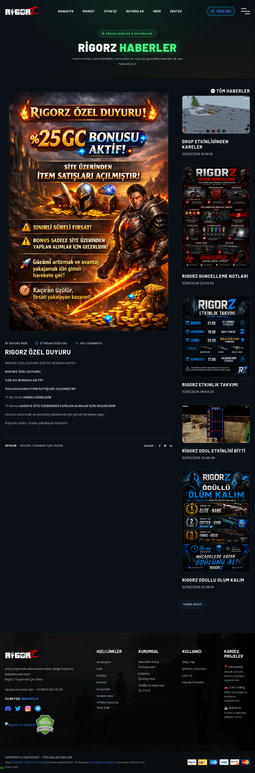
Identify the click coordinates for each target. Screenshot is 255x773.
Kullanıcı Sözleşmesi (146, 676)
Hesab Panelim (193, 682)
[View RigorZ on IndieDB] (20, 725)
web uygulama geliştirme (103, 762)
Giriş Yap (188, 662)
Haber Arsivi (192, 604)
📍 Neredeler (233, 667)
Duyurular (135, 11)
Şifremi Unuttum (194, 669)
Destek (176, 11)
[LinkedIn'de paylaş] (171, 445)
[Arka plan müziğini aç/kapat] (2, 768)
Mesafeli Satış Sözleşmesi (148, 664)
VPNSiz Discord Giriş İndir (107, 705)
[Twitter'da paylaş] (165, 445)
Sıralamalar (105, 696)
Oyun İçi (110, 11)
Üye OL (187, 675)
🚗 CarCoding (234, 687)
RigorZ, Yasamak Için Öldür (41, 445)
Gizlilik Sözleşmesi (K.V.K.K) (151, 688)
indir (100, 669)
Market (89, 11)
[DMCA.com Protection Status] (45, 725)
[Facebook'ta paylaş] (160, 445)
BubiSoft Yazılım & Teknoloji (29, 762)
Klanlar (101, 675)
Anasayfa (66, 11)
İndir (157, 11)
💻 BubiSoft (232, 708)
